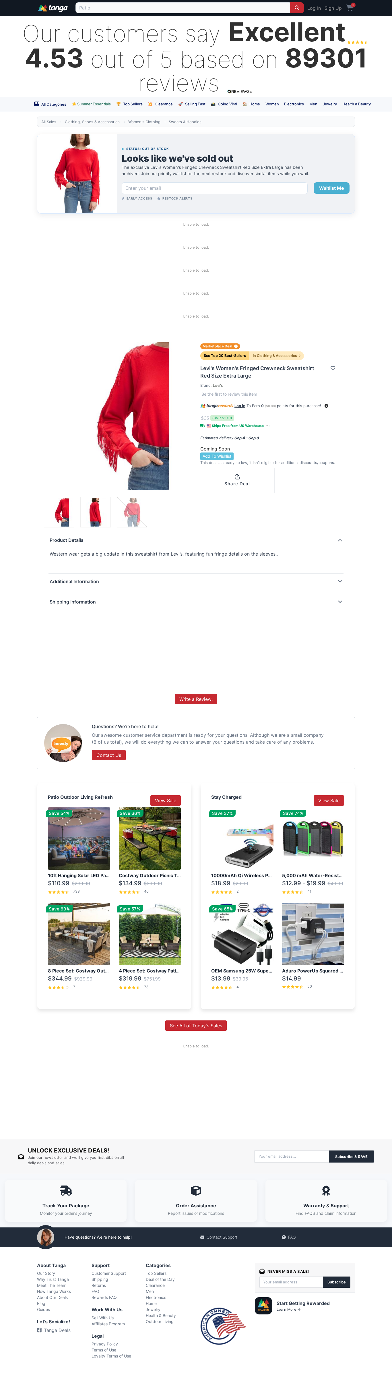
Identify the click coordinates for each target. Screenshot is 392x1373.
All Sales (48, 121)
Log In (314, 8)
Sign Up (333, 8)
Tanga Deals (57, 1330)
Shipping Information (73, 602)
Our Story (46, 1273)
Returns (99, 1285)
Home (251, 104)
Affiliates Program (108, 1323)
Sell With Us (103, 1317)
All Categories (53, 104)
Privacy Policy (105, 1343)
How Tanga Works (54, 1291)
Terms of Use (104, 1349)
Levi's (218, 385)
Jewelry (330, 104)
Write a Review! (196, 699)
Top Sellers (129, 104)
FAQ (292, 1237)
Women (272, 104)
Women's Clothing (144, 121)
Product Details (67, 540)
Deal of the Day (160, 1279)
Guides (43, 1309)
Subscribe (336, 1282)
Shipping (100, 1279)
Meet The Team (51, 1285)
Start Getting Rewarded (303, 1303)
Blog (41, 1303)
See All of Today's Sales (196, 1025)
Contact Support (222, 1237)
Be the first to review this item (229, 394)
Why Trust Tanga (53, 1279)
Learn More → (289, 1309)
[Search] (297, 7)
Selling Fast (191, 104)
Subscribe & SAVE (351, 1156)
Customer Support (109, 1273)
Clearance (160, 104)
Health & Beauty (356, 104)
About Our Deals (52, 1297)
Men (313, 104)
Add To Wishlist (217, 456)
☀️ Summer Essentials (91, 104)
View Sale (165, 800)
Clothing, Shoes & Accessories (92, 121)
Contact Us (108, 755)
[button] (326, 406)
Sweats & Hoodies (185, 121)
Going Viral (224, 104)
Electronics (294, 104)
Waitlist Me (331, 188)
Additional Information (74, 581)
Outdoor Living (160, 1321)
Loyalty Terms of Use (111, 1355)
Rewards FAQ (104, 1297)
